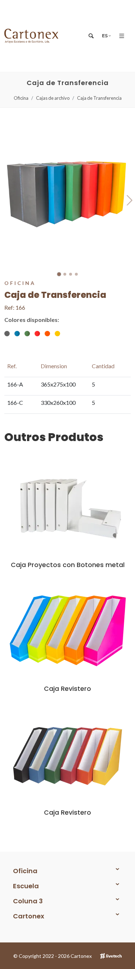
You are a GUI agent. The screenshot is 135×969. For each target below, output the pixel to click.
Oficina (21, 98)
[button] (59, 274)
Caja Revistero (67, 688)
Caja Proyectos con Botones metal (68, 565)
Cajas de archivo (52, 98)
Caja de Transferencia (99, 98)
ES (105, 35)
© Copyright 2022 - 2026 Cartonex (52, 956)
